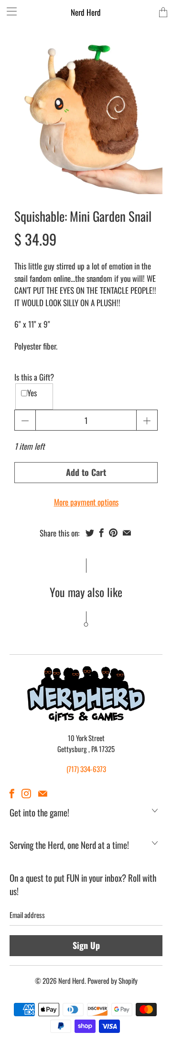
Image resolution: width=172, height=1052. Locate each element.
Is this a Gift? (34, 377)
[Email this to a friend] (126, 532)
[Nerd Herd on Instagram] (26, 793)
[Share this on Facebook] (101, 532)
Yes (32, 393)
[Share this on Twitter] (90, 532)
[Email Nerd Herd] (42, 793)
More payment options (86, 502)
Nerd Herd (86, 12)
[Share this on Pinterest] (113, 532)
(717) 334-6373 (86, 768)
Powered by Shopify (112, 980)
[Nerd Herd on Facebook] (12, 793)
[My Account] (8, 11)
